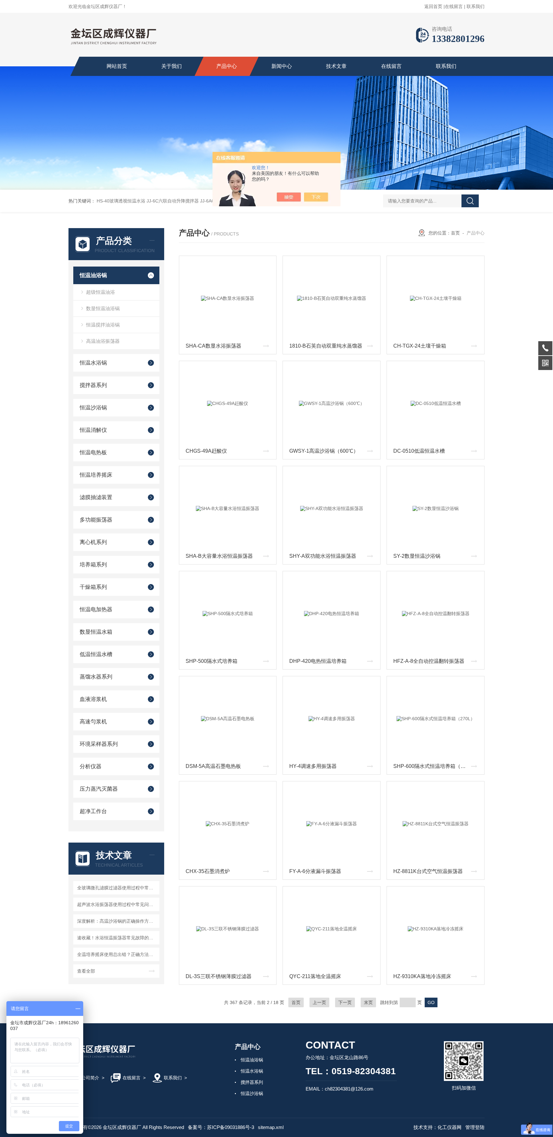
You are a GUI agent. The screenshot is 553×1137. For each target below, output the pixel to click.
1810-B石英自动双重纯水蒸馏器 (325, 346)
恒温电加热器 (96, 609)
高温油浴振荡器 (103, 341)
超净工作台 (93, 811)
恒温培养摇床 (96, 475)
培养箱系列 (93, 565)
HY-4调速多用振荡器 (313, 766)
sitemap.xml (271, 1127)
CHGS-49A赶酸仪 (206, 451)
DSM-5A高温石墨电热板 (213, 766)
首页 (455, 232)
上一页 (319, 1002)
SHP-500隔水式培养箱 (211, 661)
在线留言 (454, 6)
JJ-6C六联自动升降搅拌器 (173, 200)
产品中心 (226, 66)
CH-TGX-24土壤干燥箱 (419, 346)
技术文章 (336, 66)
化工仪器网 (449, 1127)
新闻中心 (281, 66)
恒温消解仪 (93, 430)
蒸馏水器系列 (96, 677)
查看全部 (86, 971)
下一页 (345, 1002)
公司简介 (90, 1077)
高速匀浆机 (93, 722)
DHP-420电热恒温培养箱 (318, 661)
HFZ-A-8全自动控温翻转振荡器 (428, 661)
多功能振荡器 (96, 520)
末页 (368, 1002)
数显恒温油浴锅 (103, 308)
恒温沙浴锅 (93, 408)
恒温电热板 (93, 452)
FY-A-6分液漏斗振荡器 (315, 871)
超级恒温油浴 (100, 292)
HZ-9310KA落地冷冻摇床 (422, 976)
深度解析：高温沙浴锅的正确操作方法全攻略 (117, 921)
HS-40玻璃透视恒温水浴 (121, 200)
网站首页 (117, 66)
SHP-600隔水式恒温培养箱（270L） (435, 766)
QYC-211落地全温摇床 (315, 976)
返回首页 (433, 6)
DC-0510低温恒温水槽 (419, 451)
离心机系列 (93, 542)
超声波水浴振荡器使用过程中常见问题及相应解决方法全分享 (117, 904)
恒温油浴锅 (93, 275)
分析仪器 (90, 766)
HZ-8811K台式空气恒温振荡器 (428, 871)
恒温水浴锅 (93, 363)
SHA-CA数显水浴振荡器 (213, 346)
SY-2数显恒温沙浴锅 (416, 556)
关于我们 (171, 66)
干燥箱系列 (93, 587)
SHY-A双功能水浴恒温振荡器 (322, 556)
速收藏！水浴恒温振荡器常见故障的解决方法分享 (117, 937)
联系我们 (476, 6)
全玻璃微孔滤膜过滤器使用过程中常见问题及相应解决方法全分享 (117, 887)
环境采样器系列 (99, 744)
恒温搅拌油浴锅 (103, 324)
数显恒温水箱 (96, 632)
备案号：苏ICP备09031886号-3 (221, 1127)
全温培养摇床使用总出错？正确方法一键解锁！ (117, 954)
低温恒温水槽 (96, 654)
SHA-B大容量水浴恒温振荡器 (219, 556)
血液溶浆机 (93, 699)
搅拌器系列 (93, 385)
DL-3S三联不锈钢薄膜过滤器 (219, 976)
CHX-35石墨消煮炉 (208, 871)
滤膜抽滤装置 (96, 497)
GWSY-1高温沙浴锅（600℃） (323, 451)
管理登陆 (475, 1127)
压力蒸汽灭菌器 (99, 789)
